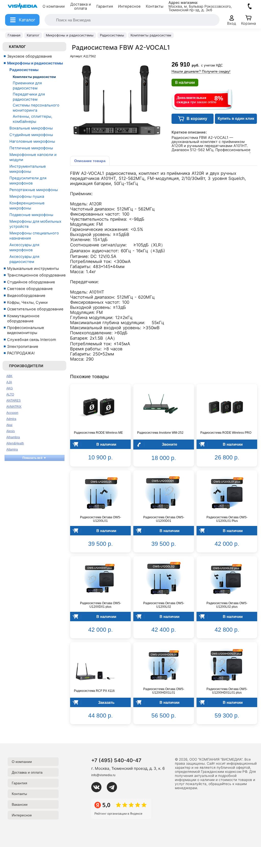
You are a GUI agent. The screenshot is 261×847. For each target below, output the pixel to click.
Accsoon (12, 413)
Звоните (169, 444)
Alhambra (13, 437)
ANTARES (13, 400)
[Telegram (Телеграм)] (114, 787)
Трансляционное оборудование (36, 275)
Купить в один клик (236, 118)
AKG (9, 388)
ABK (9, 376)
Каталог (17, 46)
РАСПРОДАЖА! (21, 353)
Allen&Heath (15, 443)
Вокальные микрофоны (31, 128)
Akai (9, 425)
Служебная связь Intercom (31, 339)
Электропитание (22, 346)
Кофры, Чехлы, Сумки (27, 302)
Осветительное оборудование (35, 309)
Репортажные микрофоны (33, 190)
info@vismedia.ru (103, 775)
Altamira (12, 449)
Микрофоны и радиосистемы (35, 63)
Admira (11, 419)
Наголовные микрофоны (32, 141)
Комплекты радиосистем (34, 77)
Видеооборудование (26, 295)
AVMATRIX (13, 406)
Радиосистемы (23, 70)
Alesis (10, 431)
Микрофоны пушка (26, 196)
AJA (9, 382)
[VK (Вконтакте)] (98, 787)
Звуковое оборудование (29, 56)
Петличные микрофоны (31, 148)
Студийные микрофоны (31, 135)
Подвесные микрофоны (31, 215)
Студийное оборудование (31, 282)
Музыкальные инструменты (33, 268)
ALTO (10, 394)
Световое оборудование (30, 288)
